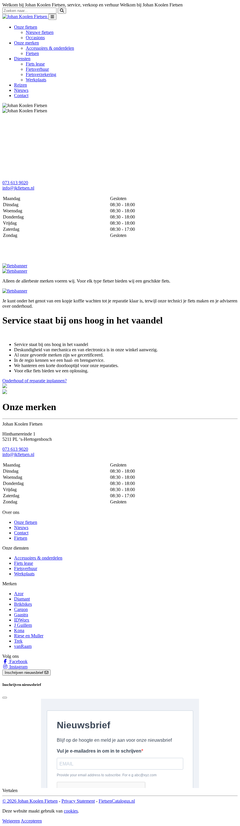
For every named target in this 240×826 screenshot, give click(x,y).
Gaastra (21, 614)
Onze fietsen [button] (25, 27)
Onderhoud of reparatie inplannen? (34, 380)
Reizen (20, 84)
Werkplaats (36, 79)
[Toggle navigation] (52, 17)
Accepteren (31, 820)
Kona (19, 630)
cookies (71, 810)
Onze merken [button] (26, 42)
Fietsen (32, 53)
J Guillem (23, 625)
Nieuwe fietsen (40, 32)
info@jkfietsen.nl (18, 187)
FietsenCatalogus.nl (117, 801)
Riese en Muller (28, 635)
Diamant (22, 598)
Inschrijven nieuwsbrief (24, 672)
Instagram (18, 666)
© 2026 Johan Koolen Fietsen (30, 801)
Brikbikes (23, 604)
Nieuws (21, 90)
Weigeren (11, 820)
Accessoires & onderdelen (50, 48)
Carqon (21, 609)
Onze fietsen (25, 522)
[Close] (4, 697)
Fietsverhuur (37, 69)
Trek (18, 641)
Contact (21, 95)
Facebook (18, 661)
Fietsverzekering (41, 74)
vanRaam (23, 646)
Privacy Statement (78, 801)
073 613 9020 (15, 182)
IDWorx (21, 619)
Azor (18, 593)
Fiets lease (35, 63)
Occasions (35, 37)
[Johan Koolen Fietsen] (25, 16)
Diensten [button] (22, 58)
